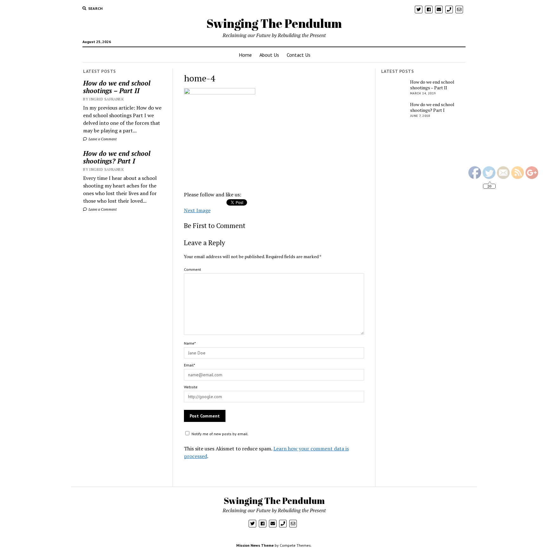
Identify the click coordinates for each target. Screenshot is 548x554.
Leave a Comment (102, 139)
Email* (189, 365)
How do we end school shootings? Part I (116, 157)
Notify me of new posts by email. (220, 433)
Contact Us (298, 55)
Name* (190, 343)
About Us (269, 55)
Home (245, 55)
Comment (192, 269)
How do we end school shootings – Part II (116, 86)
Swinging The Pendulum (274, 23)
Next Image (197, 210)
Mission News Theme (255, 545)
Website (191, 387)
